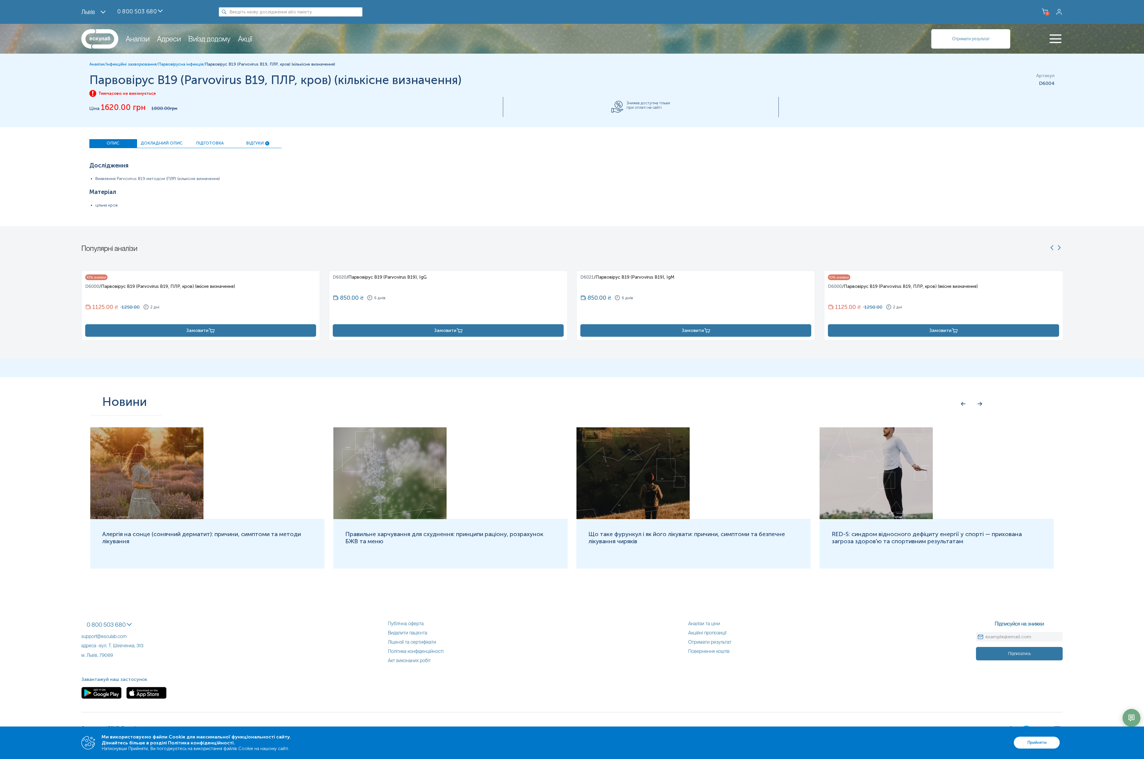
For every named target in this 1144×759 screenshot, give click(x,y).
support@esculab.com (104, 636)
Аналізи (138, 39)
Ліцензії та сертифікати (412, 642)
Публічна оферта (406, 623)
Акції (245, 39)
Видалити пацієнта (407, 633)
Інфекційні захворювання (131, 64)
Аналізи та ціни (704, 623)
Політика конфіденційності (416, 651)
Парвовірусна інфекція (180, 64)
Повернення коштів (709, 651)
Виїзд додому (209, 39)
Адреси (169, 39)
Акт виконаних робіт (409, 660)
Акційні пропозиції (707, 633)
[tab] (113, 143)
